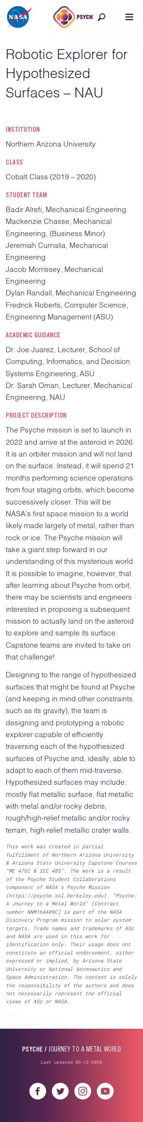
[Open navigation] (129, 17)
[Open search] (101, 17)
